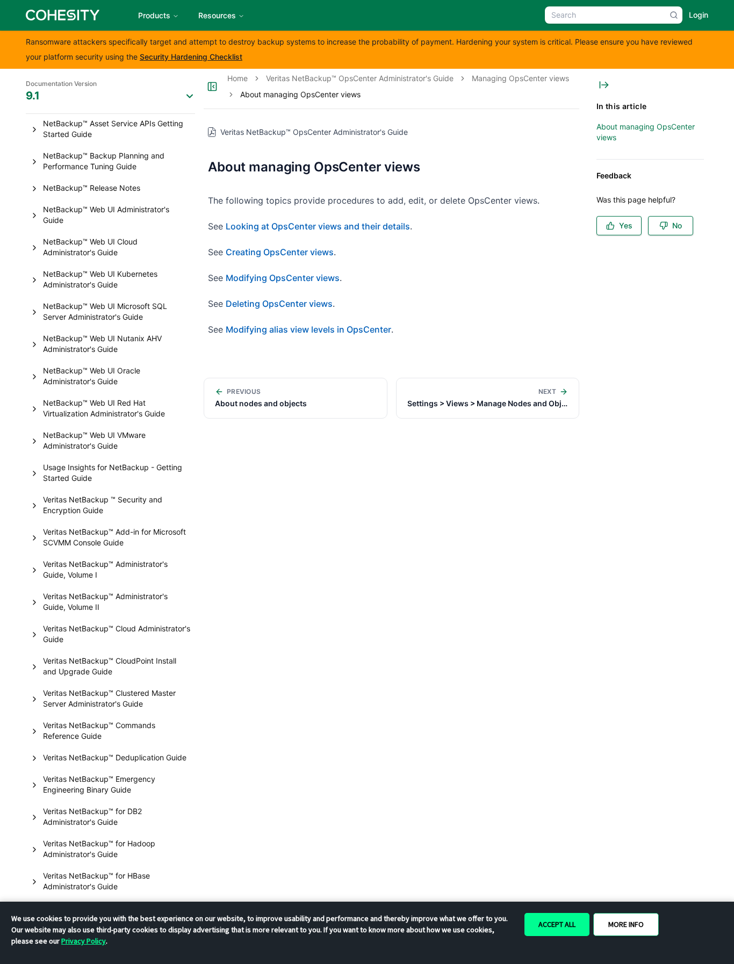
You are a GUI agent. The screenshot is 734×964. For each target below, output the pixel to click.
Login (698, 14)
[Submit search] (673, 15)
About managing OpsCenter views (645, 132)
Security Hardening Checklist (191, 56)
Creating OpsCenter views (280, 252)
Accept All (556, 924)
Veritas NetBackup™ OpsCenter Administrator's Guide (360, 78)
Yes (625, 225)
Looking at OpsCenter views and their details (318, 226)
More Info (626, 924)
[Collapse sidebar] (212, 86)
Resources (217, 15)
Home (237, 78)
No (677, 225)
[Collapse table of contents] (603, 84)
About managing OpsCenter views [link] (300, 94)
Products (154, 15)
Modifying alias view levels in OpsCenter (308, 329)
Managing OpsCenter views (520, 78)
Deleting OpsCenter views (279, 303)
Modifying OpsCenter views (283, 277)
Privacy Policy (83, 941)
